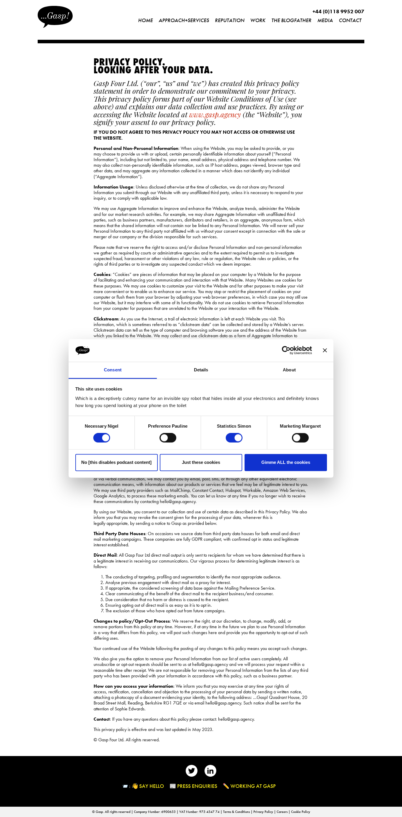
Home (145, 20)
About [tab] (289, 369)
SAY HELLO (151, 786)
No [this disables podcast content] (116, 462)
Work (257, 20)
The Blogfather (291, 20)
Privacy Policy (263, 811)
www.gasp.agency (215, 114)
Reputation (229, 20)
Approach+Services (184, 20)
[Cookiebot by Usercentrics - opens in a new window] (286, 350)
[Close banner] (325, 350)
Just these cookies (201, 462)
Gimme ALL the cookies (285, 462)
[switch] (168, 438)
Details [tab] (201, 369)
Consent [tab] (113, 369)
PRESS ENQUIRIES (197, 786)
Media (325, 20)
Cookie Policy (300, 811)
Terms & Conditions (237, 811)
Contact (350, 20)
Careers (282, 811)
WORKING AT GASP (253, 786)
